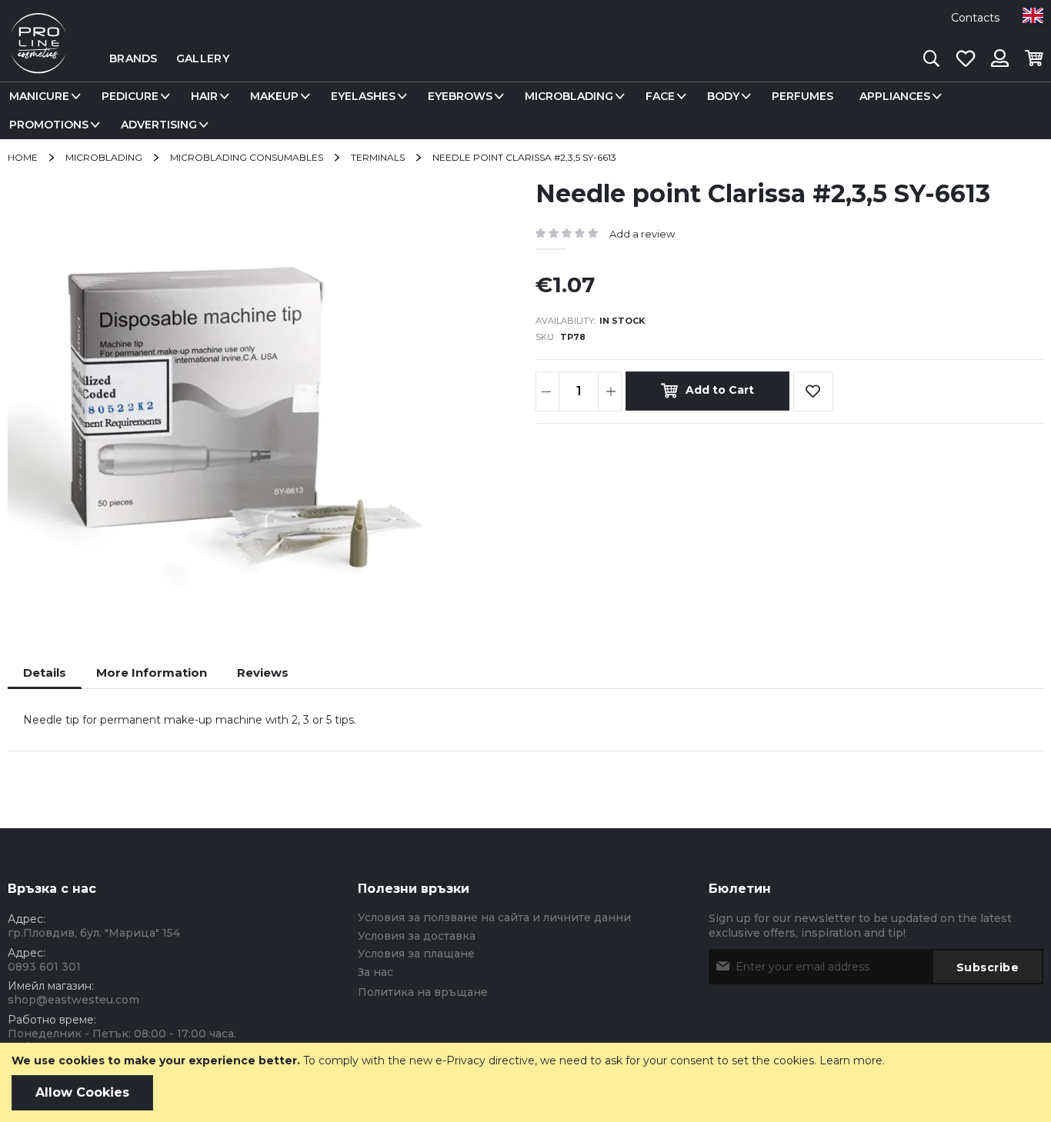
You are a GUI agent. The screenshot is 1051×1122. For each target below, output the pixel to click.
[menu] (525, 110)
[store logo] (38, 58)
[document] (525, 1082)
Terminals (378, 157)
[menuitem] (42, 96)
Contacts (975, 18)
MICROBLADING (103, 157)
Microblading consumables (246, 157)
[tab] (45, 672)
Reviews (263, 672)
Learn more (851, 1060)
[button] (1033, 15)
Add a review (642, 234)
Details (44, 672)
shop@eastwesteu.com (73, 1000)
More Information (151, 672)
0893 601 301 (44, 967)
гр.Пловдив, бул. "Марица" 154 (94, 933)
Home (23, 157)
